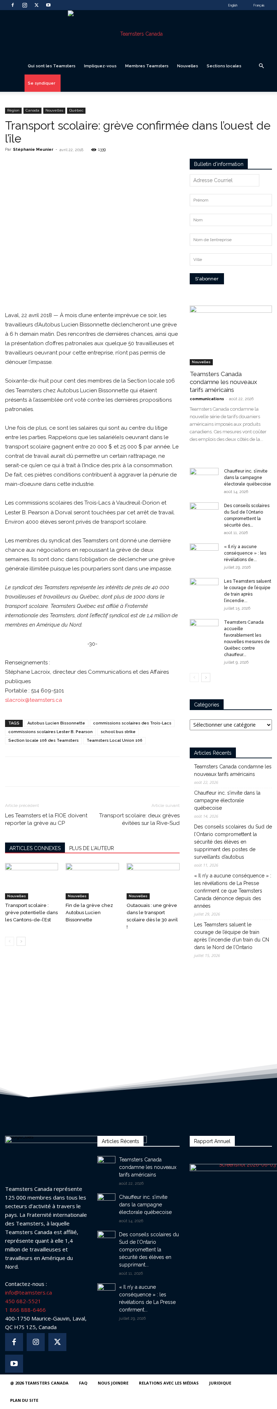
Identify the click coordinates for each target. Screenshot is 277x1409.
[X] (36, 5)
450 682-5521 (23, 1301)
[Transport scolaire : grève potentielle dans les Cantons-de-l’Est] (31, 881)
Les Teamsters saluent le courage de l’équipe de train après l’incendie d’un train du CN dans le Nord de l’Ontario (231, 936)
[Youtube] (48, 5)
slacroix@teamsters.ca (33, 700)
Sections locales (224, 65)
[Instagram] (24, 5)
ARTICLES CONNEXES (35, 848)
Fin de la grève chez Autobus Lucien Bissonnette (89, 912)
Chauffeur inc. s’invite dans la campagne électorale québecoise (247, 478)
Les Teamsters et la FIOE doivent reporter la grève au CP (46, 819)
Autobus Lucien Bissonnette (56, 723)
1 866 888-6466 (25, 1309)
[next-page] (21, 941)
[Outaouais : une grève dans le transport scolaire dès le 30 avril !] (153, 881)
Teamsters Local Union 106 (114, 740)
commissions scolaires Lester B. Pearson (50, 732)
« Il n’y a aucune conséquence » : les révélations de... (245, 553)
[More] (113, 166)
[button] (261, 66)
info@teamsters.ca (28, 1292)
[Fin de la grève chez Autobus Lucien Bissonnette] (92, 881)
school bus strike (118, 732)
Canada (32, 110)
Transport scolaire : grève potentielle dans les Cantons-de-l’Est (31, 912)
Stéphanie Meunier (33, 149)
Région (13, 110)
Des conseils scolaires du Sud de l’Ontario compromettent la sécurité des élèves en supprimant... (149, 1250)
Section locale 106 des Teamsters (43, 740)
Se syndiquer (41, 83)
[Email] (96, 166)
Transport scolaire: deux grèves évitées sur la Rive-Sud (139, 819)
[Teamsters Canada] (138, 33)
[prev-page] (9, 941)
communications (207, 399)
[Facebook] (12, 5)
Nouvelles (187, 65)
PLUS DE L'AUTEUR (91, 848)
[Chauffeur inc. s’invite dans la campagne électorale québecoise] (204, 478)
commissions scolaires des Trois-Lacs (132, 723)
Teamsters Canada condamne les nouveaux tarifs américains (223, 381)
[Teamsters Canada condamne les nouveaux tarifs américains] (231, 335)
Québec (76, 110)
